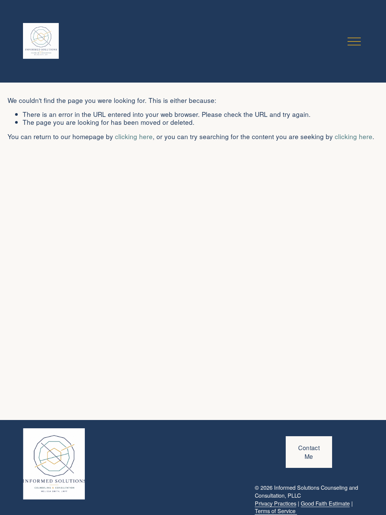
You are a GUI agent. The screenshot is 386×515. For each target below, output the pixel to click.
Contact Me (309, 452)
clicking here (134, 136)
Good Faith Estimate (325, 503)
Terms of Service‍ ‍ (276, 510)
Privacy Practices (275, 503)
